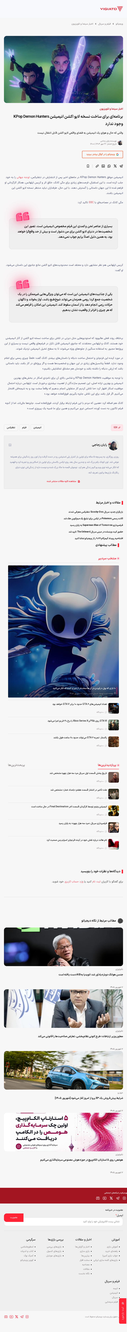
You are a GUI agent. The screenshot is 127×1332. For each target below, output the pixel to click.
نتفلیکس (11, 427)
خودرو (120, 1092)
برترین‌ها (85, 1255)
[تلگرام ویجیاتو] (117, 1198)
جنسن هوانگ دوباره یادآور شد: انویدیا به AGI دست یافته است (91, 975)
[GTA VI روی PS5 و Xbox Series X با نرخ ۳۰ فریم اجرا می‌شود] (113, 725)
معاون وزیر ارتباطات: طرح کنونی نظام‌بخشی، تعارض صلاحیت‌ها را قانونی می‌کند (80, 1036)
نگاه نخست (84, 1273)
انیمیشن (37, 427)
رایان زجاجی (105, 141)
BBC (91, 202)
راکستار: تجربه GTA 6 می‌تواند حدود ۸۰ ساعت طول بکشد (80, 737)
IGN (115, 427)
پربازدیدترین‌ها (107, 765)
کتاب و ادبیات (27, 1251)
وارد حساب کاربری (73, 882)
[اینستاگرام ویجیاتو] (124, 1198)
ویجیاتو (119, 24)
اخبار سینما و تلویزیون (82, 24)
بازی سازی (85, 1251)
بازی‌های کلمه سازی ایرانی (105, 1260)
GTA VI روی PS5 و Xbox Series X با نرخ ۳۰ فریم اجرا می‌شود (77, 721)
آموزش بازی (112, 1247)
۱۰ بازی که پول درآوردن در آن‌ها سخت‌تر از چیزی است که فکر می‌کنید (84, 688)
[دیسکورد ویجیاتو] (98, 1198)
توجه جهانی (23, 177)
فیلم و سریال (104, 24)
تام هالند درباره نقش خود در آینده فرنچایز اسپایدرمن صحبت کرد (77, 840)
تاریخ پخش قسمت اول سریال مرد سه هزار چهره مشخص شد (78, 773)
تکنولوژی (119, 969)
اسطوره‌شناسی (27, 1247)
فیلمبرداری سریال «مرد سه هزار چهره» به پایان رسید (83, 823)
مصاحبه (86, 1264)
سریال (115, 1297)
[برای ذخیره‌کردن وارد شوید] (88, 166)
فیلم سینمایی (111, 1302)
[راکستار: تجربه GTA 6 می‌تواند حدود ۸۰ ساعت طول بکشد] (113, 741)
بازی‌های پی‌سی (54, 1247)
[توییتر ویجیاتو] (111, 1198)
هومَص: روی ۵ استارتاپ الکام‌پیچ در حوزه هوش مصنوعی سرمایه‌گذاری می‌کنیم (81, 1160)
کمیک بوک (28, 1255)
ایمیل (119, 1215)
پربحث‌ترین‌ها (16, 765)
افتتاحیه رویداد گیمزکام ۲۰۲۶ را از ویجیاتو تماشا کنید (99, 538)
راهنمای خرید (111, 1251)
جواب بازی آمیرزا (110, 1255)
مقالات (86, 1269)
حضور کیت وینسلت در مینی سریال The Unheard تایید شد (96, 532)
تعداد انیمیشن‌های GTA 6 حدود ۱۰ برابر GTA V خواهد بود (79, 704)
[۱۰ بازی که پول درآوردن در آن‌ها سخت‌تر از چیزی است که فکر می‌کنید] (63, 631)
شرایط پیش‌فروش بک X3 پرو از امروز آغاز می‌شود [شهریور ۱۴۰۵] (89, 1098)
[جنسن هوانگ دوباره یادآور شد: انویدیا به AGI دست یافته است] (63, 947)
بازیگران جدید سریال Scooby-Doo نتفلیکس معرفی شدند (95, 512)
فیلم (24, 427)
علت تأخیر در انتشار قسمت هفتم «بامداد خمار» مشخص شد (78, 790)
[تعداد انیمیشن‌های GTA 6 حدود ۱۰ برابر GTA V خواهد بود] (113, 708)
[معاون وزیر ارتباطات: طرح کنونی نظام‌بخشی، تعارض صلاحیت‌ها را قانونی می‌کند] (63, 1008)
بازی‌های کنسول (54, 1251)
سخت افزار (85, 1260)
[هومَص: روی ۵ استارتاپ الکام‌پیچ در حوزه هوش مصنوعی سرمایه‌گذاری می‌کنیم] (63, 1132)
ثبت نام (96, 882)
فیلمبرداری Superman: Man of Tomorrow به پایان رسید (96, 525)
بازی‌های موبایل (54, 1255)
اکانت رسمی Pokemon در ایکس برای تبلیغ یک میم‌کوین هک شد (93, 518)
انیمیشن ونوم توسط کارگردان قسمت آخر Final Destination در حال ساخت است (69, 806)
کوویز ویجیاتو (26, 1260)
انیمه (115, 1288)
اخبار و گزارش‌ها (82, 1247)
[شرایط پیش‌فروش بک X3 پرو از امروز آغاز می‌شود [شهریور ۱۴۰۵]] (63, 1070)
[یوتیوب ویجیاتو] (104, 1198)
